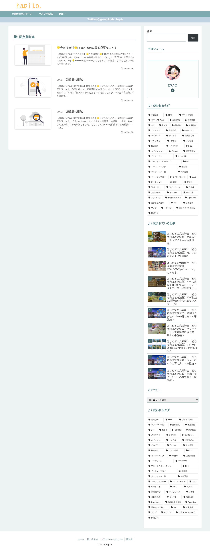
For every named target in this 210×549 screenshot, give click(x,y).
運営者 (129, 539)
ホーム (81, 539)
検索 (149, 31)
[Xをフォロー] (172, 90)
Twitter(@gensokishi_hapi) (105, 19)
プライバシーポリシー (112, 539)
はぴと (172, 85)
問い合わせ (92, 539)
